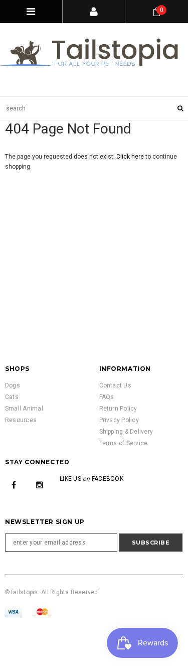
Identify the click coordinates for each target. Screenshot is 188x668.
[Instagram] (40, 485)
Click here (130, 156)
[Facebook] (14, 485)
